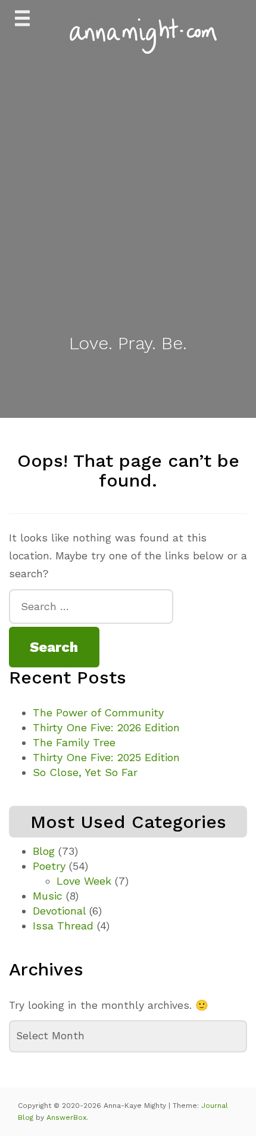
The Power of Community (98, 712)
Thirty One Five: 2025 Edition (106, 757)
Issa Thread (63, 925)
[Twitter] (115, 385)
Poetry (49, 866)
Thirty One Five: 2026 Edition (106, 727)
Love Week (84, 881)
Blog (44, 851)
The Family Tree (74, 742)
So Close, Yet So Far (85, 772)
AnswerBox (66, 1117)
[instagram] (141, 385)
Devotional (59, 910)
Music (48, 895)
